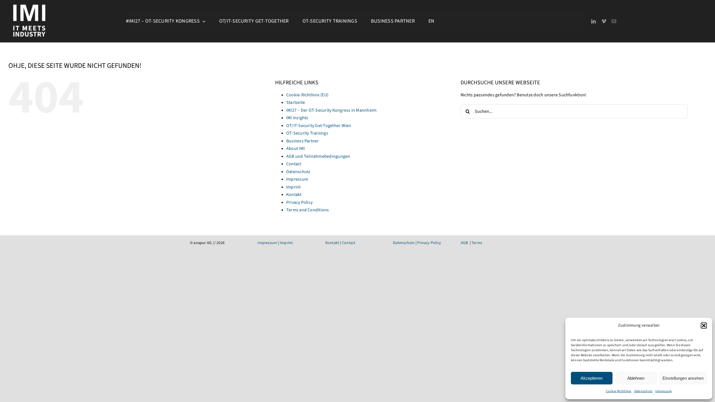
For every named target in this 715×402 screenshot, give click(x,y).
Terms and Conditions (307, 210)
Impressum (663, 391)
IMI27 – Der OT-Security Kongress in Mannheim (331, 110)
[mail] (614, 21)
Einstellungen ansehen (683, 378)
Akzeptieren (591, 378)
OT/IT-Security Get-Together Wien (318, 126)
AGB (464, 243)
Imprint (293, 187)
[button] (704, 325)
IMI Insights (297, 118)
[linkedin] (593, 21)
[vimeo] (604, 21)
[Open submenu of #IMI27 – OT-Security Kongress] (203, 21)
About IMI (295, 148)
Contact (293, 164)
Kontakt (294, 195)
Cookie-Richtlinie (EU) (307, 95)
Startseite (295, 102)
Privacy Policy (299, 202)
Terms (476, 243)
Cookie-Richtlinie (618, 391)
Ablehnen (635, 378)
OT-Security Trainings (307, 133)
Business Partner (302, 141)
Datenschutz (643, 391)
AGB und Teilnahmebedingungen (318, 156)
